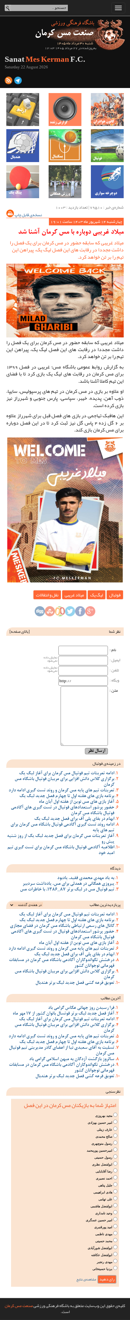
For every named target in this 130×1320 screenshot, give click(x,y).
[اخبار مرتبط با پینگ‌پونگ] (23, 181)
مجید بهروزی (103, 1115)
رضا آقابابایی (104, 1171)
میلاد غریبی (74, 594)
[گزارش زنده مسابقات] (65, 109)
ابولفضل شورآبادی (100, 1248)
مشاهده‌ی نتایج (86, 1279)
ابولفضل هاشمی (101, 1206)
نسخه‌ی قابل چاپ (28, 215)
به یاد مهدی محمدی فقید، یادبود (85, 878)
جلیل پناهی (105, 1185)
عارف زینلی (104, 1129)
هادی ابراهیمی (102, 1192)
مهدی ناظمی (103, 1234)
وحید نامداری (103, 1213)
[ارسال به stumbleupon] (50, 613)
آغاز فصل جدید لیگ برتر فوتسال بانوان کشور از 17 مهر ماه (63, 1013)
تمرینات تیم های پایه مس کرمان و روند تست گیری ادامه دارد (61, 790)
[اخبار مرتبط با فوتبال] (107, 145)
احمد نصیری (104, 1178)
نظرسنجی (113, 1091)
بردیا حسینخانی (102, 1269)
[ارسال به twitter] (70, 613)
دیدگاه (115, 868)
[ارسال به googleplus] (90, 613)
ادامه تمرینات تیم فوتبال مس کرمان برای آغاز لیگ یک (66, 773)
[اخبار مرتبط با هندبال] (23, 145)
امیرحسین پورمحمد (99, 1150)
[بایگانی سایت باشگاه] (23, 109)
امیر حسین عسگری (99, 1220)
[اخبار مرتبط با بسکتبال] (65, 145)
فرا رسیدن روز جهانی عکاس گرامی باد (81, 1008)
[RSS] (8, 82)
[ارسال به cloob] (60, 613)
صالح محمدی (104, 1136)
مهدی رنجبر (104, 1262)
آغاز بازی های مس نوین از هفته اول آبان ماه (76, 802)
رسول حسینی (103, 1157)
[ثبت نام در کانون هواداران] (107, 109)
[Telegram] (18, 82)
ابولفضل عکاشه (101, 1255)
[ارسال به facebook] (80, 613)
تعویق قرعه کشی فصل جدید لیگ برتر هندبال (74, 983)
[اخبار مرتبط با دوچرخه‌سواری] (107, 181)
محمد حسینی (103, 1241)
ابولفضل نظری (102, 1164)
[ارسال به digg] (40, 613)
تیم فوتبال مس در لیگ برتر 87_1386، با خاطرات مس (67, 889)
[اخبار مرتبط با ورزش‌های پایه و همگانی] (65, 181)
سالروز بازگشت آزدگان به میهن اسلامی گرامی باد (71, 1059)
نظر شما (115, 631)
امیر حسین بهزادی (100, 1122)
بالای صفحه (19, 631)
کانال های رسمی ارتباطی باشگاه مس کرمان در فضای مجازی (62, 926)
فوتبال (115, 594)
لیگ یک (96, 594)
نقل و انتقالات (47, 594)
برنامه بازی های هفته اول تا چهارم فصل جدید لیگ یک (66, 796)
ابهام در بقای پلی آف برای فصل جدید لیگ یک (74, 819)
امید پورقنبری (103, 1227)
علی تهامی (105, 1199)
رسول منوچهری (102, 1143)
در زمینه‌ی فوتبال (106, 763)
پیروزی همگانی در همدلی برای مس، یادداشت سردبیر (68, 884)
